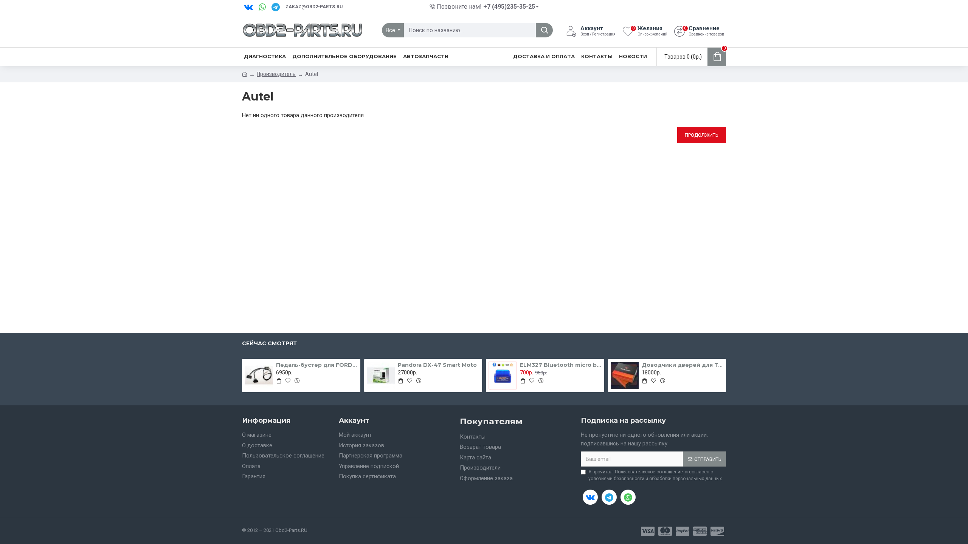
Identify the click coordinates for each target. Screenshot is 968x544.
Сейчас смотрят (269, 343)
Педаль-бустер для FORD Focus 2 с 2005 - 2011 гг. (317, 365)
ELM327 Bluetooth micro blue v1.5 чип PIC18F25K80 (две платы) (561, 365)
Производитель (276, 74)
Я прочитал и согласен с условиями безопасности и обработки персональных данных (655, 475)
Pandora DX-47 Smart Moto (437, 365)
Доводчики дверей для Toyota (682, 365)
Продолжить (701, 135)
